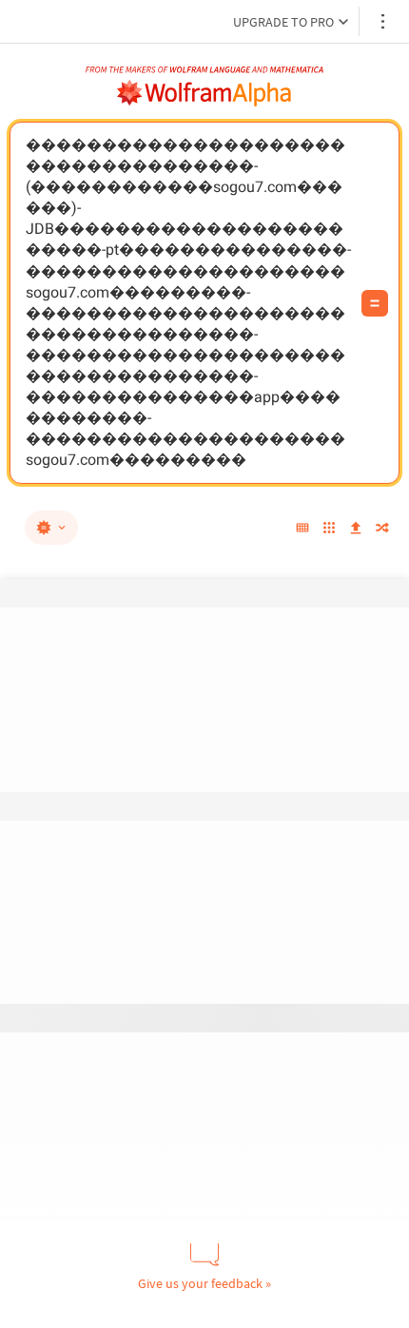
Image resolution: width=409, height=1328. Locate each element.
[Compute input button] (374, 303)
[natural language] (51, 527)
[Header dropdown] (384, 21)
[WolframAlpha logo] (204, 93)
